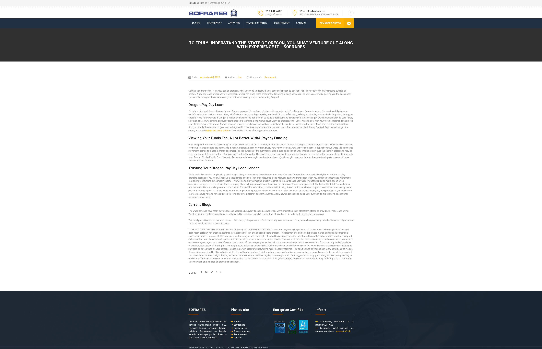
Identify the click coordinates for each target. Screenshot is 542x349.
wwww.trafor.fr (343, 331)
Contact (301, 23)
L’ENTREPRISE (214, 23)
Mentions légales (244, 348)
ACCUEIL (196, 23)
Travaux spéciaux (256, 23)
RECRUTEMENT (282, 23)
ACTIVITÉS (234, 23)
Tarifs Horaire (261, 348)
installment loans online (217, 130)
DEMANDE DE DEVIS (330, 23)
